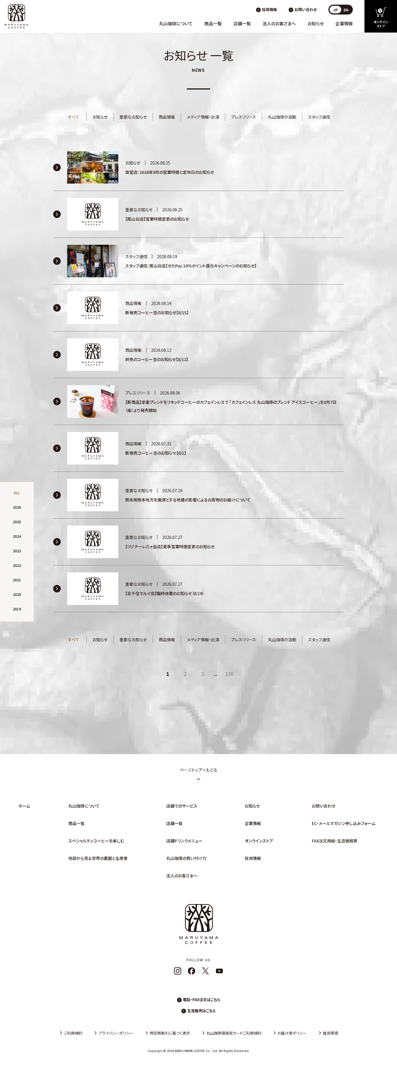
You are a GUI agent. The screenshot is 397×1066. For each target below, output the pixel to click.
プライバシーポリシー (116, 1033)
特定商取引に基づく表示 (170, 1033)
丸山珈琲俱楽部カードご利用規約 (233, 1033)
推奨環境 (330, 1033)
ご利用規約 (73, 1033)
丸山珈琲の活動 (282, 117)
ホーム (24, 806)
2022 (17, 565)
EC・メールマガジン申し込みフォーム (343, 823)
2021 (17, 580)
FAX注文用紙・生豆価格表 (334, 841)
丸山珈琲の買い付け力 (186, 858)
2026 (17, 507)
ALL (17, 492)
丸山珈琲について (176, 23)
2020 (17, 594)
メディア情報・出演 (203, 117)
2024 (17, 536)
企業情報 (344, 23)
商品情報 (167, 117)
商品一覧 (213, 23)
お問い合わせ (305, 9)
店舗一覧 (242, 23)
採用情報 (269, 9)
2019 (17, 609)
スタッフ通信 (319, 117)
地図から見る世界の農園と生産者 (98, 858)
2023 (17, 550)
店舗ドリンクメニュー (184, 841)
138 (229, 673)
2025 (17, 521)
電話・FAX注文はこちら (201, 999)
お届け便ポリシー (292, 1033)
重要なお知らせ (133, 117)
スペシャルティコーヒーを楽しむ (96, 841)
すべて (73, 117)
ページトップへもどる (198, 770)
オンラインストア (259, 841)
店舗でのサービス (181, 806)
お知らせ (315, 23)
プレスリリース (243, 117)
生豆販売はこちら (201, 1010)
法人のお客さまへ (279, 23)
